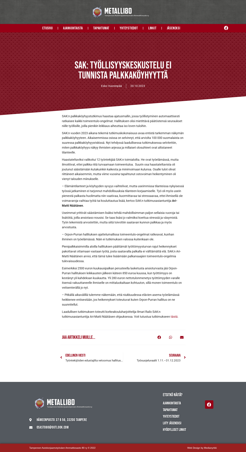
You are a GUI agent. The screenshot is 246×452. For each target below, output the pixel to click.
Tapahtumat (101, 28)
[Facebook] (209, 404)
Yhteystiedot (129, 28)
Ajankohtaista (73, 28)
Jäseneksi (173, 28)
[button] (159, 337)
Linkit (152, 28)
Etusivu (47, 28)
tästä (174, 316)
